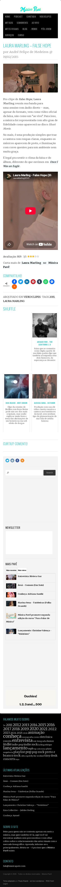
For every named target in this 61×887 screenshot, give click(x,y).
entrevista (22, 740)
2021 (43, 728)
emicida (7, 741)
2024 (13, 732)
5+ (4, 725)
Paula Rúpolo (23, 881)
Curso (21, 35)
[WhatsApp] (45, 281)
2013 (25, 725)
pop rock (38, 752)
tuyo (17, 759)
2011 (9, 725)
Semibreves (22, 22)
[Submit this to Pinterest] (33, 281)
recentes (11, 570)
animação (36, 732)
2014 (34, 725)
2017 (7, 728)
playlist (19, 752)
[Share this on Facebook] (14, 281)
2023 (6, 733)
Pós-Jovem (46, 29)
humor (50, 741)
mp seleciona (39, 749)
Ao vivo (35, 22)
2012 (17, 724)
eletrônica (46, 736)
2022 (52, 729)
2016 (51, 724)
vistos (22, 570)
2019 (24, 728)
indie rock (31, 744)
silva (23, 756)
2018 (16, 729)
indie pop (17, 744)
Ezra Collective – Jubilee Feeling (19, 810)
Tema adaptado (9, 881)
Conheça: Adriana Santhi (15, 786)
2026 (25, 733)
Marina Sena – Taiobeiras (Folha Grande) (23, 791)
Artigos (9, 22)
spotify (29, 756)
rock (17, 755)
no (45, 262)
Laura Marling (32, 262)
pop (28, 752)
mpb (30, 748)
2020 (34, 728)
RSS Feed (50, 881)
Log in (5, 884)
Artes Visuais (12, 29)
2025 (20, 732)
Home (7, 16)
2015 (52, 296)
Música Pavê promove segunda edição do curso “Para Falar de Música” (29, 798)
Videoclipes (45, 16)
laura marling (13, 301)
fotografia (41, 741)
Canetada (31, 16)
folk (34, 741)
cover (36, 737)
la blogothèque (45, 745)
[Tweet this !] (20, 281)
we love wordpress (37, 881)
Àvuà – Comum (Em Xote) (15, 781)
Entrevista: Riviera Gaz (14, 776)
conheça (12, 736)
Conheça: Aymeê (11, 815)
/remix (34, 29)
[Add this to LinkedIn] (26, 281)
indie (7, 744)
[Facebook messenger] (51, 281)
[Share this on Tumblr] (39, 281)
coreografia (27, 737)
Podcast (18, 16)
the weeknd (38, 756)
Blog (25, 29)
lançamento (15, 748)
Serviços (9, 35)
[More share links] (14, 286)
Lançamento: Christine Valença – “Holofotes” (26, 805)
